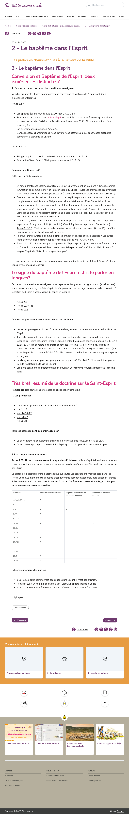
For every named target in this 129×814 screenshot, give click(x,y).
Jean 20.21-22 (80, 121)
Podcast (94, 16)
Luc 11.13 (22, 409)
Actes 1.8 (68, 117)
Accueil (8, 16)
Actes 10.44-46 (25, 305)
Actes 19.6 (22, 309)
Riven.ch (120, 811)
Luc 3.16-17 (23, 405)
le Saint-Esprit (54, 117)
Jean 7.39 (104, 193)
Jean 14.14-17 (24, 413)
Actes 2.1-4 (18, 103)
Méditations (57, 16)
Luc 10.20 (51, 113)
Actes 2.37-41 (19, 500)
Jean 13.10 (63, 113)
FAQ (18, 16)
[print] (29, 33)
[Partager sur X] (39, 33)
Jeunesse (82, 16)
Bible (121, 16)
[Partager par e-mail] (34, 33)
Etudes (70, 16)
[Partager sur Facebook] (44, 33)
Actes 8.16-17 (24, 228)
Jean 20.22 (22, 417)
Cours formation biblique (36, 16)
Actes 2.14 (55, 224)
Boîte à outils (109, 16)
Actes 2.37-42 (19, 460)
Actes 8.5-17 (19, 146)
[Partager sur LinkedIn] (49, 33)
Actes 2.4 (52, 129)
